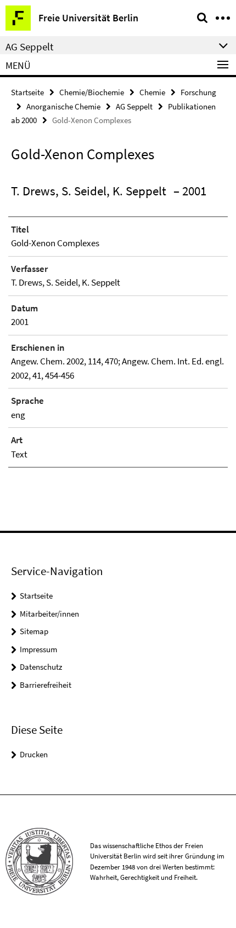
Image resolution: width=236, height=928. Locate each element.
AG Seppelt (134, 106)
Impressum (38, 649)
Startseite (27, 92)
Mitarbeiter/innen (49, 613)
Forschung (198, 92)
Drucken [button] (34, 754)
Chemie (152, 92)
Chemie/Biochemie (91, 92)
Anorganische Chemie (63, 106)
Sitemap (34, 631)
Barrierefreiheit (45, 685)
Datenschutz (41, 667)
